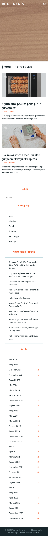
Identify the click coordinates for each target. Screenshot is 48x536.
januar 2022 (14, 462)
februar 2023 (15, 426)
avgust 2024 (14, 380)
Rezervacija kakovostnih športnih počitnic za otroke (23, 321)
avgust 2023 (14, 405)
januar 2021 (14, 508)
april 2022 (13, 451)
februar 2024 (15, 395)
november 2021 (16, 467)
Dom (11, 216)
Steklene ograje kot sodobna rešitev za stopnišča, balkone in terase (23, 265)
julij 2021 (13, 487)
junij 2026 (13, 364)
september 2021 (16, 477)
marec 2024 (14, 390)
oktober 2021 (15, 472)
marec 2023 (14, 421)
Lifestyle (12, 221)
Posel (11, 111)
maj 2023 (13, 416)
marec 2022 (14, 456)
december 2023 (16, 400)
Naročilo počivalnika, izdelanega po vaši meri (23, 329)
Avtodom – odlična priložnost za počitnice (23, 312)
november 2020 (16, 518)
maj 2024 (13, 385)
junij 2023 (13, 410)
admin (4, 111)
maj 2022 (13, 446)
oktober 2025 (15, 369)
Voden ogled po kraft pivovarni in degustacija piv (24, 304)
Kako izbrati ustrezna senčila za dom (23, 337)
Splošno (12, 231)
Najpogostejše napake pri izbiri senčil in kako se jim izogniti (23, 275)
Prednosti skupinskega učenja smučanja (22, 283)
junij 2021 (13, 492)
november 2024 (16, 375)
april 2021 (13, 497)
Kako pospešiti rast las (19, 298)
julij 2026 (13, 359)
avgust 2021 (14, 482)
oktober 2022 (15, 441)
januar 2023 (14, 431)
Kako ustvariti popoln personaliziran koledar (24, 291)
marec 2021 (14, 503)
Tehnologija (14, 236)
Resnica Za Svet (15, 4)
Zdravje (12, 163)
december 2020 (16, 513)
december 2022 (16, 436)
